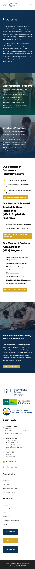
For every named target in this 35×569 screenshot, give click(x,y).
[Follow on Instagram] (7, 467)
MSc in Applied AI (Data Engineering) (17, 228)
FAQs (4, 513)
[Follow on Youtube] (11, 467)
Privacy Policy (7, 517)
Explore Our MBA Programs (15, 290)
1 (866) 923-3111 (10, 456)
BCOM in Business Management (16, 181)
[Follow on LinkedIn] (16, 467)
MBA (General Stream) (12, 273)
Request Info (10, 532)
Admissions (6, 505)
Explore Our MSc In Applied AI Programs (15, 235)
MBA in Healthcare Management (16, 284)
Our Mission (6, 481)
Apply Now (10, 541)
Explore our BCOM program (15, 197)
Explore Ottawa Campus (14, 447)
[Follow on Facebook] (3, 467)
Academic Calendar (9, 509)
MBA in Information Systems (15, 276)
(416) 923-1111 (10, 452)
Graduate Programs (9, 492)
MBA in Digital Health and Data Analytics (18, 280)
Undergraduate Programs (10, 488)
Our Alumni (6, 485)
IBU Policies (10, 549)
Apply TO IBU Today (11, 366)
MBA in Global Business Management (17, 263)
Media (5, 524)
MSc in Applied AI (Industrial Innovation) (18, 225)
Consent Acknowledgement (11, 520)
